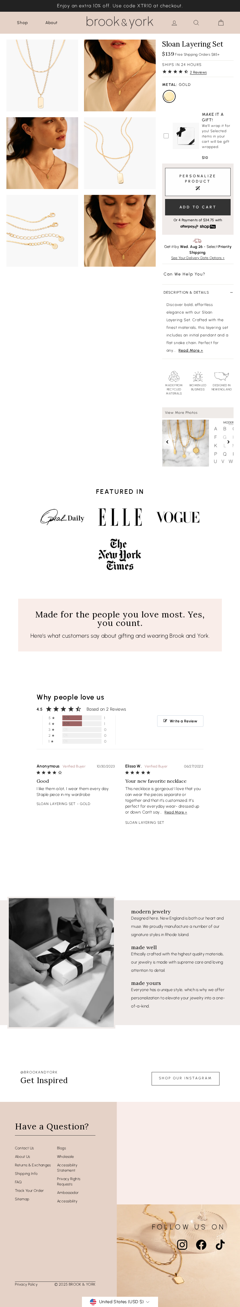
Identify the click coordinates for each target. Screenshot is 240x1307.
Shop (22, 22)
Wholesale (65, 1156)
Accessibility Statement (67, 1167)
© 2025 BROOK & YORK (74, 1284)
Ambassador (68, 1192)
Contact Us (24, 1148)
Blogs (61, 1148)
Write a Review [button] (183, 721)
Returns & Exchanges (33, 1165)
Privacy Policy (26, 1284)
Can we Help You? (184, 274)
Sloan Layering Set (56, 804)
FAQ (18, 1182)
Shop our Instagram (185, 1078)
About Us (22, 1156)
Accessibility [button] (67, 1201)
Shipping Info (26, 1173)
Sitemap (22, 1199)
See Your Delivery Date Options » (198, 258)
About (51, 22)
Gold (169, 96)
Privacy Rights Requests (68, 1181)
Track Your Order (29, 1190)
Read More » (191, 350)
